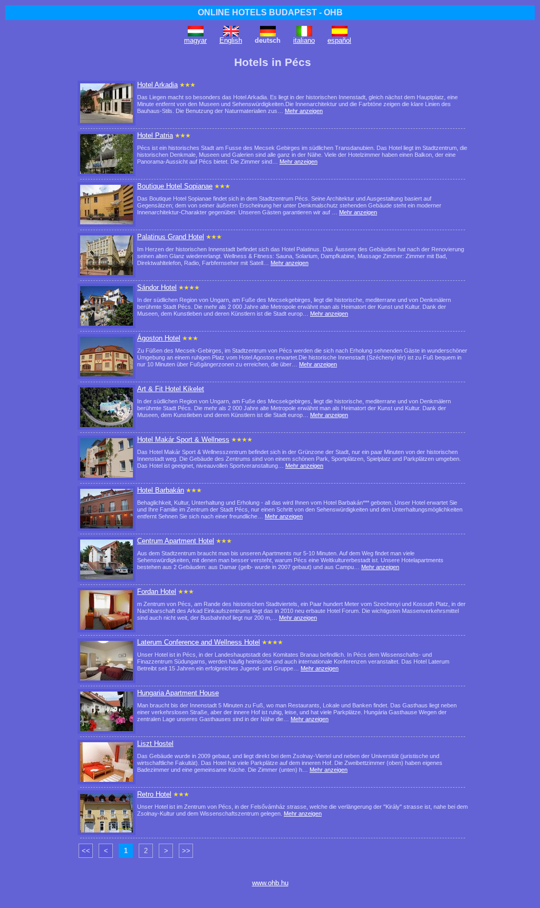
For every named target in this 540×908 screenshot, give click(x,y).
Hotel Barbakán (160, 490)
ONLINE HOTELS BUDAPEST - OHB (270, 12)
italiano (304, 40)
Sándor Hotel (157, 287)
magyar (195, 40)
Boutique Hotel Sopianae (175, 186)
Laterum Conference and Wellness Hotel (198, 642)
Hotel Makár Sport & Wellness (183, 439)
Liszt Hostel (155, 744)
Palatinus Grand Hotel (170, 237)
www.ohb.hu (270, 883)
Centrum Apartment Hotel (175, 541)
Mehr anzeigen (304, 111)
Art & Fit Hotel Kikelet (170, 389)
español (339, 40)
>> (186, 851)
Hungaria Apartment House (178, 693)
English (230, 40)
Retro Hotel (154, 794)
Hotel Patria (155, 135)
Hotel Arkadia (157, 85)
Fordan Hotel (156, 591)
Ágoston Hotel (158, 338)
